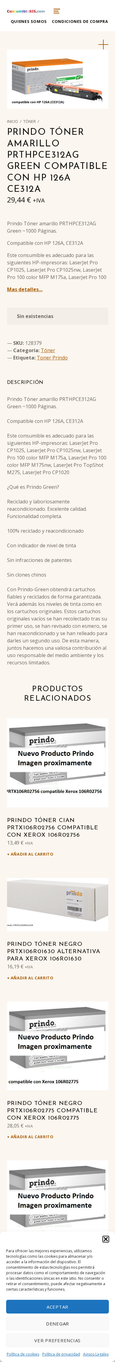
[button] (106, 1239)
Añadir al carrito (32, 854)
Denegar (57, 1324)
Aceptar (57, 1307)
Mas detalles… (25, 289)
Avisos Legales (96, 1354)
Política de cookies (23, 1354)
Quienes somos (29, 21)
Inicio (12, 121)
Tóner (29, 121)
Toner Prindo (52, 357)
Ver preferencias (57, 1340)
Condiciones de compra (80, 21)
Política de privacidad (61, 1354)
